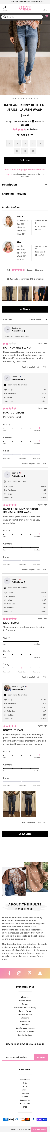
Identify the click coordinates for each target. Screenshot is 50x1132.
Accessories (25, 1100)
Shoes (25, 1096)
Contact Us (25, 1021)
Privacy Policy (25, 1010)
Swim (25, 1082)
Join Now (41, 1057)
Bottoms (25, 1093)
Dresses (25, 1089)
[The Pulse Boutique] (25, 8)
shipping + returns (14, 194)
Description (9, 184)
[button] (25, 129)
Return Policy (25, 1000)
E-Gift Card (25, 1103)
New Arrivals (25, 1079)
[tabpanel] (25, 58)
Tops (25, 1086)
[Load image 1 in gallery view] (25, 58)
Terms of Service (25, 1014)
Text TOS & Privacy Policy (25, 1007)
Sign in (9, 174)
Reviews (25, 1024)
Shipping (25, 1017)
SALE (25, 1107)
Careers (25, 1004)
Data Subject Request (25, 1028)
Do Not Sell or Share (25, 1031)
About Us (25, 997)
